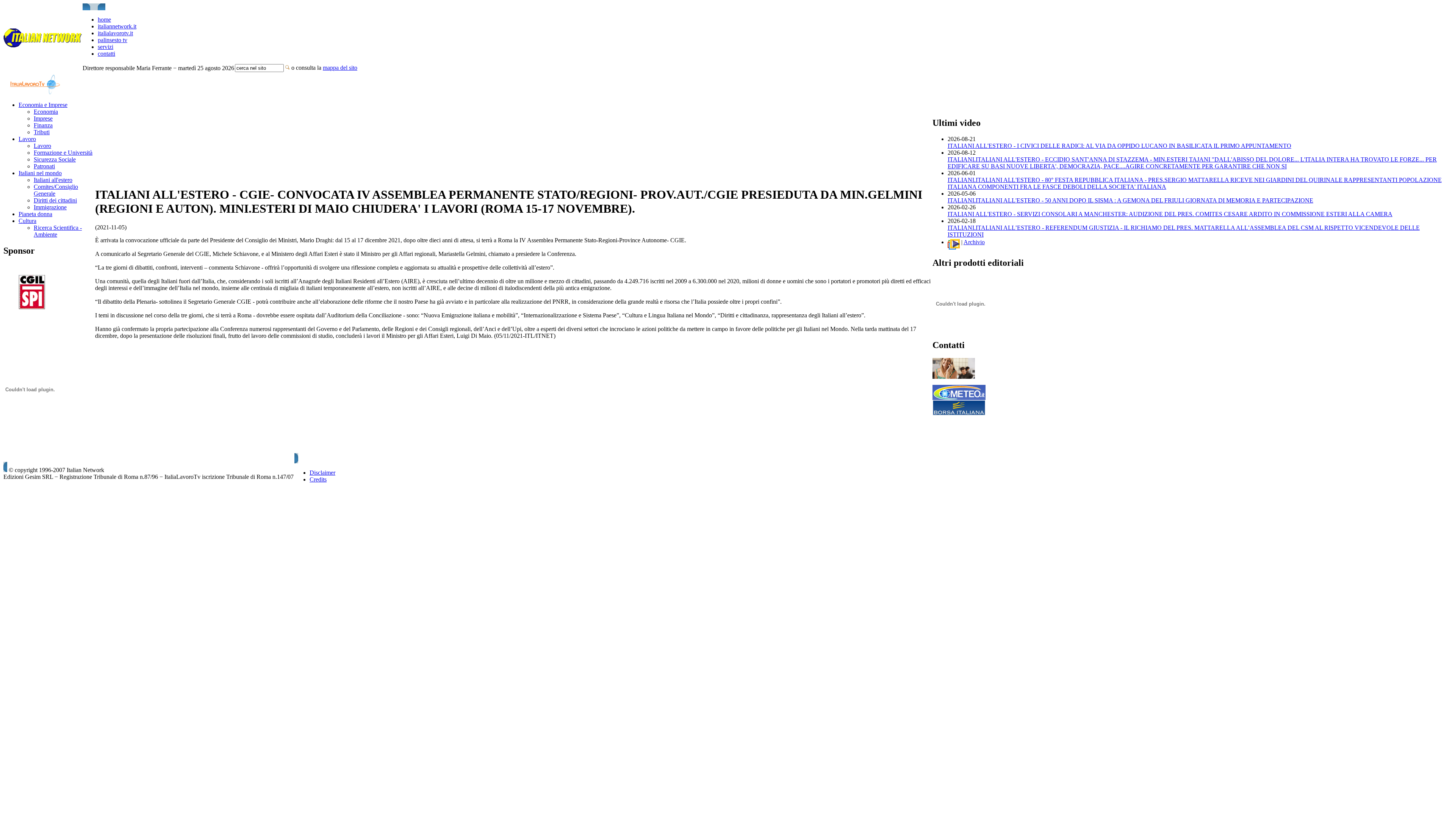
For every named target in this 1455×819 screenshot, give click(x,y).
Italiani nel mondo (40, 173)
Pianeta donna (35, 214)
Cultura (27, 221)
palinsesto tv (112, 40)
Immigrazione (50, 207)
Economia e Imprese (43, 105)
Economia (46, 111)
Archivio (974, 242)
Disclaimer (322, 472)
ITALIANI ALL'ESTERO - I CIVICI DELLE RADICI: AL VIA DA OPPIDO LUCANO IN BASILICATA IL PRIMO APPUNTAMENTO (1119, 146)
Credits (318, 479)
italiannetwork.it (117, 26)
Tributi (42, 132)
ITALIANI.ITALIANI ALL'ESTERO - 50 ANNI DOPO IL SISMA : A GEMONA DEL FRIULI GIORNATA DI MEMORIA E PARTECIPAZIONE (1130, 200)
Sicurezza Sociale (55, 159)
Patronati (44, 166)
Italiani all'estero (53, 180)
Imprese (43, 118)
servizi (105, 47)
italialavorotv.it (115, 33)
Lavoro (27, 139)
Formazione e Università (63, 152)
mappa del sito (340, 67)
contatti (106, 53)
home (104, 19)
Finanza (43, 125)
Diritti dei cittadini (55, 200)
